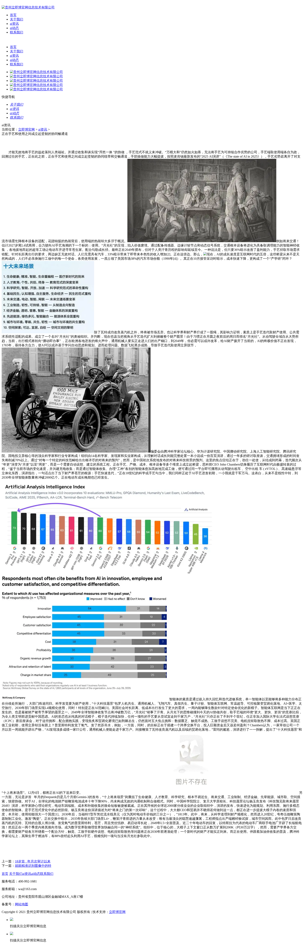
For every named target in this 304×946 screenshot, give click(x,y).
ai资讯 (14, 23)
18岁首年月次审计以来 (32, 861)
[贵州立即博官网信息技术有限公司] (28, 7)
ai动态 (14, 28)
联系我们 (16, 32)
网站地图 (21, 904)
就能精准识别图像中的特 (33, 865)
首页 (13, 15)
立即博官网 (26, 129)
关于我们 (16, 19)
